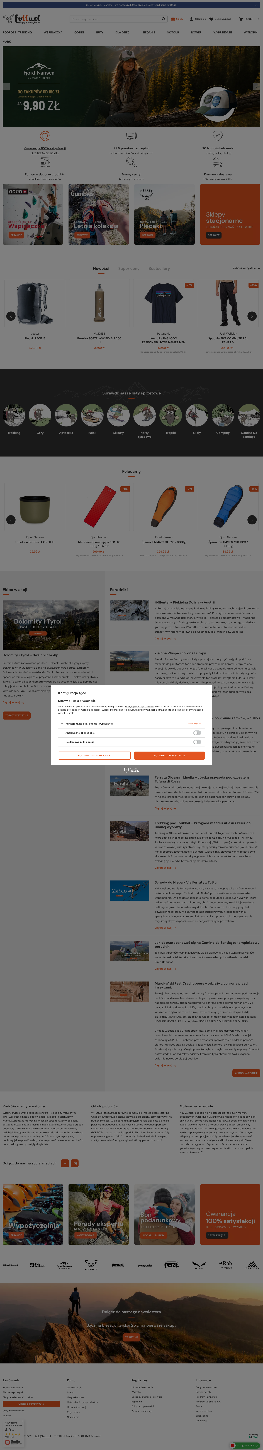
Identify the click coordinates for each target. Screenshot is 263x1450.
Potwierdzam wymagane (94, 755)
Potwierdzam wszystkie (169, 755)
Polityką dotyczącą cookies (139, 706)
